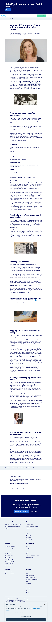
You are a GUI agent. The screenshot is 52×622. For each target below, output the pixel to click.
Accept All (26, 620)
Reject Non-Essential (26, 616)
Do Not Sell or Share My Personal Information (26, 613)
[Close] (44, 604)
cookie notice (32, 608)
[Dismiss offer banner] (49, 2)
